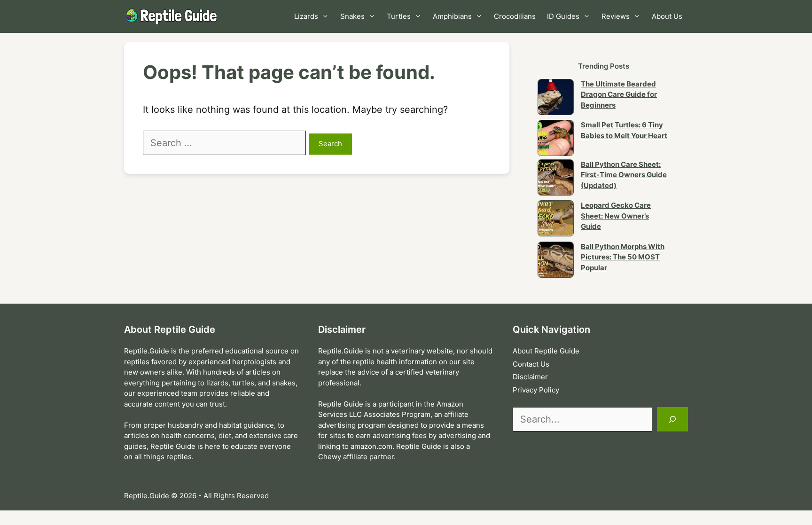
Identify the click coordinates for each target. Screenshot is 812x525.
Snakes (352, 16)
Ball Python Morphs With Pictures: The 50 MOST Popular (622, 257)
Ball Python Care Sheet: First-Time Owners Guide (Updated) (624, 175)
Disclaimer (530, 376)
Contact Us (531, 364)
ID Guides (563, 16)
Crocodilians (515, 16)
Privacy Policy (536, 389)
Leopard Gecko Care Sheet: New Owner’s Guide (616, 216)
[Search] (672, 419)
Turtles (399, 16)
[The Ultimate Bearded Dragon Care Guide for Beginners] (556, 98)
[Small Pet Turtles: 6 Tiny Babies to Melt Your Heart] (556, 139)
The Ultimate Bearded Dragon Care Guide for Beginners (619, 94)
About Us (667, 16)
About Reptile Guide (546, 350)
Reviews (615, 16)
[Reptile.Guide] (173, 16)
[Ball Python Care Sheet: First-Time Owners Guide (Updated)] (556, 179)
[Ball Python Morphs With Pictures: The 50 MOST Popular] (556, 261)
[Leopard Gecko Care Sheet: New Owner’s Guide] (556, 220)
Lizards (306, 16)
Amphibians (452, 16)
